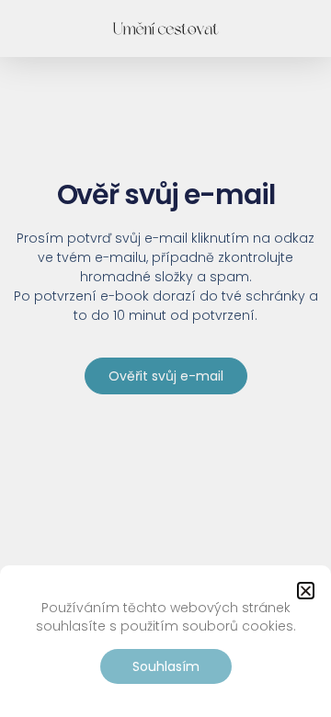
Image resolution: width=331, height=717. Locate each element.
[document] (165, 358)
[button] (306, 591)
